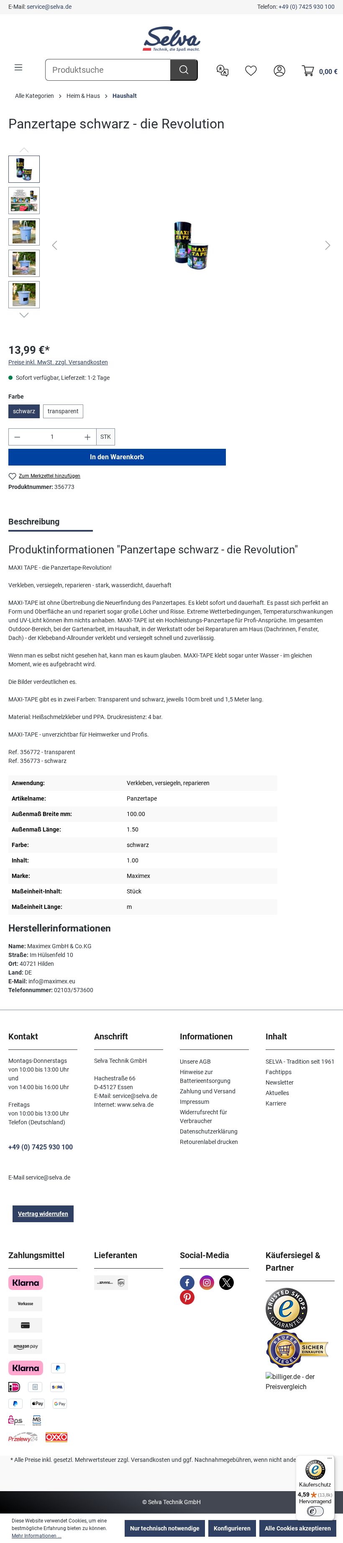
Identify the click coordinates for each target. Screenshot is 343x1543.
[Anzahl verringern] (17, 436)
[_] (191, 245)
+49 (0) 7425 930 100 (307, 6)
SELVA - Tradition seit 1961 (300, 1061)
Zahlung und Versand (207, 1091)
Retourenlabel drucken (209, 1142)
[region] (171, 245)
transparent (63, 411)
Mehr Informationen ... (36, 1536)
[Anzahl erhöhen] (88, 436)
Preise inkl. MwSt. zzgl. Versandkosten (58, 362)
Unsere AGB (195, 1061)
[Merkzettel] (249, 69)
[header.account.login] (277, 69)
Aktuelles (277, 1093)
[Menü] (18, 67)
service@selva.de (49, 6)
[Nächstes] (328, 245)
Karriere (276, 1103)
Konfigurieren (232, 1528)
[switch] (315, 1511)
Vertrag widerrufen (43, 1213)
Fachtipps (279, 1072)
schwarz (24, 411)
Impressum (194, 1101)
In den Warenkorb (117, 457)
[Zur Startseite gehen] (171, 38)
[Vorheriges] (54, 245)
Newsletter (280, 1082)
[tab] (50, 522)
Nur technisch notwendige (165, 1528)
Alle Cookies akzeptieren (298, 1528)
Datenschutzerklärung (209, 1131)
